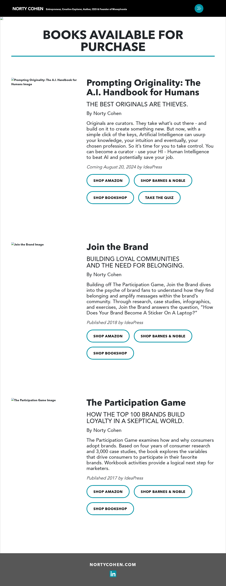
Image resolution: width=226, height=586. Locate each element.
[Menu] (199, 8)
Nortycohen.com (113, 564)
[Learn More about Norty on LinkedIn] (113, 574)
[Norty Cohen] (28, 8)
